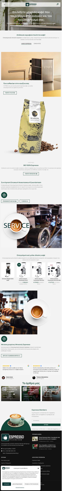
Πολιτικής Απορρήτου (52, 428)
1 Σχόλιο (51, 440)
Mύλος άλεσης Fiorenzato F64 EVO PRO (53, 279)
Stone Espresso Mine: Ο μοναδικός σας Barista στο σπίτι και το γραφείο (10, 388)
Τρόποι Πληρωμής (6, 464)
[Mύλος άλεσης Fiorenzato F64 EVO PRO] (53, 269)
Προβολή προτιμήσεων (31, 484)
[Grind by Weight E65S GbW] (7, 269)
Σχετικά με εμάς (5, 461)
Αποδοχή (6, 484)
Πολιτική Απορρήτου (20, 487)
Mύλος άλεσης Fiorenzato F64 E (22, 279)
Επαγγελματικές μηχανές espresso (41, 466)
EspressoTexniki (27, 396)
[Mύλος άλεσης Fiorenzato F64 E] (22, 269)
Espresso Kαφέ (36, 461)
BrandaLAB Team (7, 396)
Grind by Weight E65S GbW (7, 279)
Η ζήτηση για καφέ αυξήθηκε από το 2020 (50, 389)
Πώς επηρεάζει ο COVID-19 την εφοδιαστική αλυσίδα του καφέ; (30, 388)
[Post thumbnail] (34, 438)
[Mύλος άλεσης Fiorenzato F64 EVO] (38, 269)
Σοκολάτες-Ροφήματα (37, 464)
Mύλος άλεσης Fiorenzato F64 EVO (38, 279)
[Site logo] (30, 4)
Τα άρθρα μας (30, 383)
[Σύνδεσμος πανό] (30, 74)
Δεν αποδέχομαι (17, 484)
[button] (38, 468)
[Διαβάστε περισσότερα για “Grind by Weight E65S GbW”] (6, 275)
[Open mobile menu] (4, 4)
